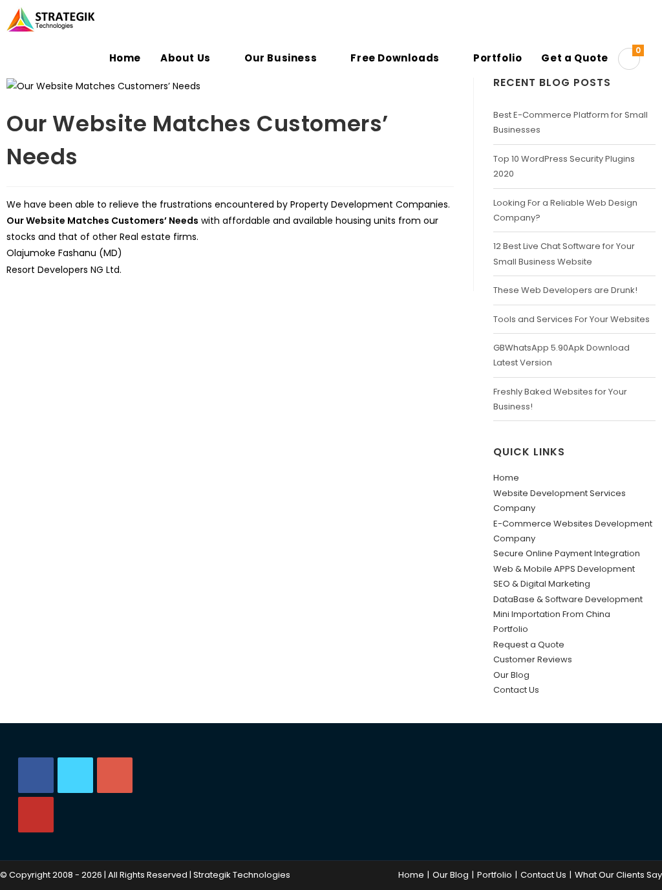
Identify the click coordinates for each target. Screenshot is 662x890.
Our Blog (511, 675)
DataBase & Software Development (568, 599)
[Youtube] (36, 814)
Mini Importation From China (551, 614)
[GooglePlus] (115, 775)
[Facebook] (36, 775)
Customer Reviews (532, 659)
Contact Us (516, 690)
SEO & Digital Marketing (541, 584)
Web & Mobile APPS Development (564, 569)
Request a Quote (528, 644)
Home (506, 478)
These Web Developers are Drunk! (565, 290)
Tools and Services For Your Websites (571, 319)
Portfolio (510, 629)
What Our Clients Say (618, 875)
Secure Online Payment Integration (566, 553)
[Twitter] (75, 775)
